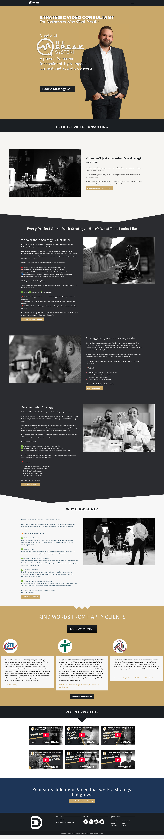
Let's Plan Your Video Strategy (82, 801)
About (113, 823)
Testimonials (126, 821)
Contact (124, 825)
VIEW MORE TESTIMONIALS (82, 696)
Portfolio (114, 821)
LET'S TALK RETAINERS (30, 484)
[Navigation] (132, 3)
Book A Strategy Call (57, 89)
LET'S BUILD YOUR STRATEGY (33, 319)
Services (114, 825)
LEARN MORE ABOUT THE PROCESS (99, 188)
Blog (123, 823)
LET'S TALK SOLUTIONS (31, 597)
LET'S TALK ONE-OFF (94, 388)
